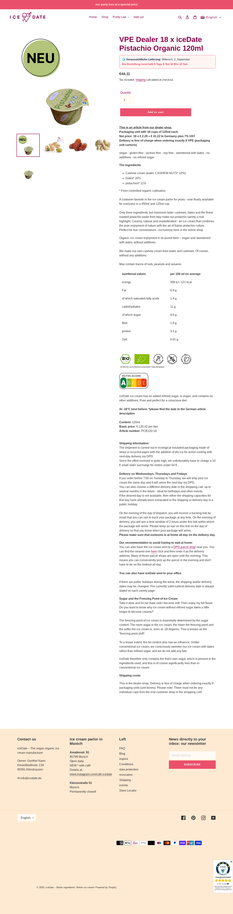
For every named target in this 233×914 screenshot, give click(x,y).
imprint (123, 758)
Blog (122, 753)
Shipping (140, 79)
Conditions (126, 764)
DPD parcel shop (184, 547)
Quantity (125, 92)
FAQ (122, 748)
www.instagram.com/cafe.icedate (91, 774)
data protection (128, 769)
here (154, 551)
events (123, 785)
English (26, 817)
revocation (126, 774)
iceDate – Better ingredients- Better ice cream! (70, 887)
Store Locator (128, 790)
